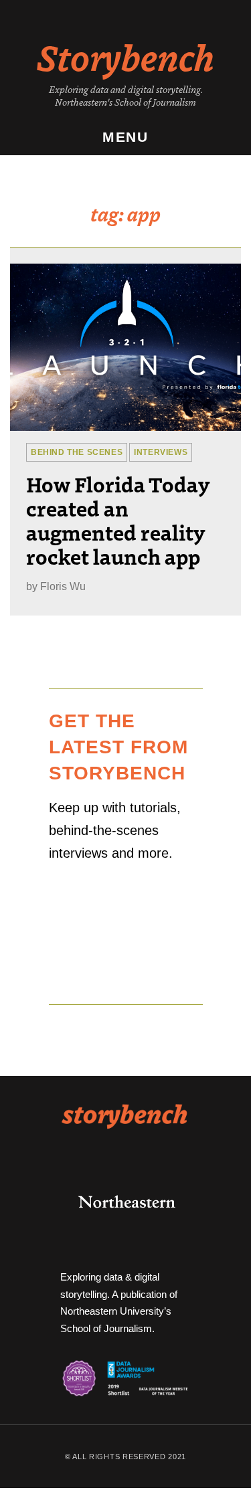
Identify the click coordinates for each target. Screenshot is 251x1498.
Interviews (160, 452)
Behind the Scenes (76, 452)
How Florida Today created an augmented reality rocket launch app (118, 520)
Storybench (125, 56)
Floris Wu (63, 586)
